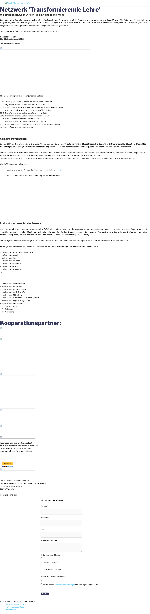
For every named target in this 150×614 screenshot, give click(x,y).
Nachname (45, 518)
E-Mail (43, 529)
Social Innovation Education (51, 555)
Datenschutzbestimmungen (65, 585)
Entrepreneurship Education (51, 569)
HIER (60, 170)
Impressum (11, 610)
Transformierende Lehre (50, 562)
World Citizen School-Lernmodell (53, 576)
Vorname (44, 506)
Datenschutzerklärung (16, 604)
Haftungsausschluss (15, 607)
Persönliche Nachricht (49, 541)
